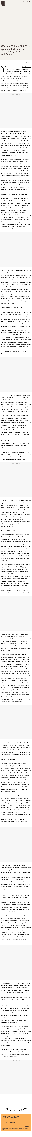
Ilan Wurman (5, 63)
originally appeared (12, 1049)
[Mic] (3, 3)
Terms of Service (21, 1128)
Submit (27, 1126)
